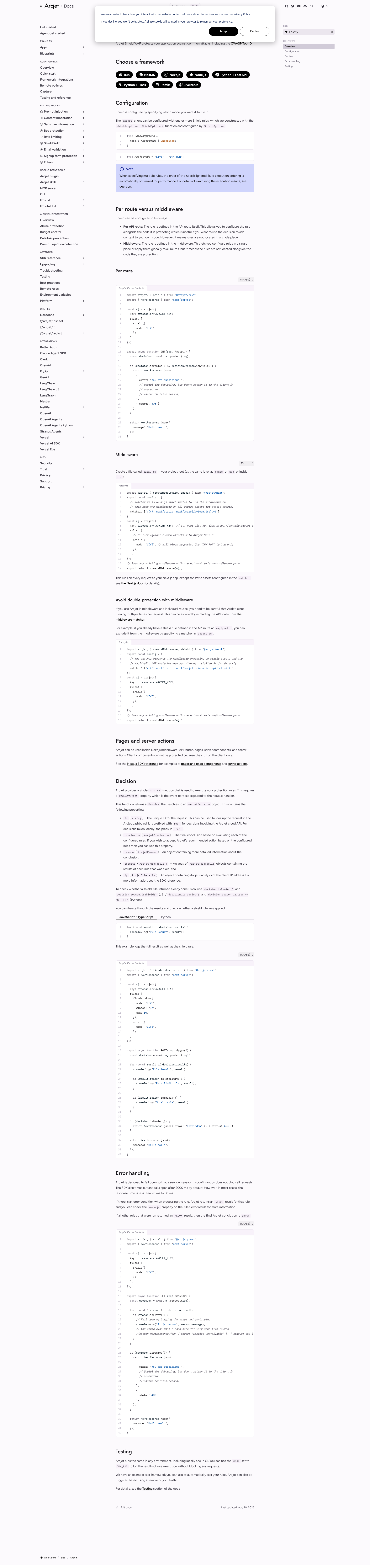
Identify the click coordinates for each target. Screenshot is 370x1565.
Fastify (293, 32)
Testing (147, 1488)
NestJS (149, 75)
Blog (63, 1557)
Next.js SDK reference (142, 764)
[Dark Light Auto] (324, 6)
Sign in (73, 1557)
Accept (223, 31)
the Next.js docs (132, 583)
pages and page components (201, 764)
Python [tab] (166, 917)
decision (125, 186)
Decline (254, 31)
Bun (127, 75)
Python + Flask (135, 85)
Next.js (175, 75)
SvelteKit (191, 85)
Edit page (126, 1507)
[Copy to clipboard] (250, 135)
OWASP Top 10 (241, 43)
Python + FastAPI (233, 75)
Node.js (200, 75)
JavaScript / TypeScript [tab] (136, 917)
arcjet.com (50, 1557)
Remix (165, 85)
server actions (237, 764)
